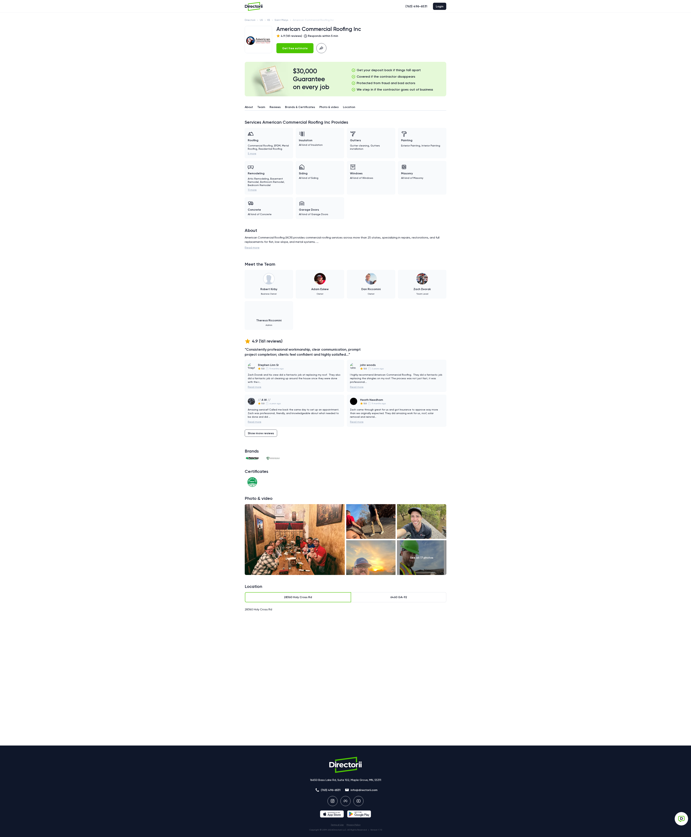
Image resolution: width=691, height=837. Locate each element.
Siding (303, 173)
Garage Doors (309, 209)
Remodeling (256, 173)
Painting (406, 140)
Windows (356, 173)
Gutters (355, 140)
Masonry (407, 173)
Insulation (305, 140)
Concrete (254, 209)
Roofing (253, 140)
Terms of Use (337, 825)
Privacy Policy (353, 825)
